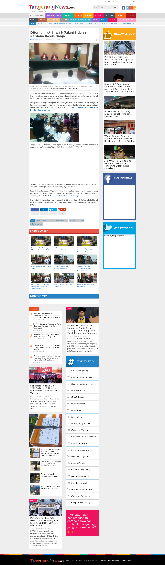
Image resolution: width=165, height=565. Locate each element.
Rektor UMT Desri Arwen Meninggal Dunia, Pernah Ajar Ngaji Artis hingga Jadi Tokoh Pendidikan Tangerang (82, 329)
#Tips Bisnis (74, 410)
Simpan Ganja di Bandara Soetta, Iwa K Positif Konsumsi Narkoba (85, 250)
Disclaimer (117, 2)
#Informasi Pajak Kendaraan (81, 436)
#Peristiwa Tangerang (78, 496)
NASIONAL (99, 15)
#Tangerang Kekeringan (84, 23)
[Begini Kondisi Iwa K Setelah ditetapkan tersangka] (87, 259)
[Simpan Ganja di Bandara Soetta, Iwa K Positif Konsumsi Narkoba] (87, 241)
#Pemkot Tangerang (78, 469)
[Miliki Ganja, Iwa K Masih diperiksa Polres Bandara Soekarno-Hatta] (64, 241)
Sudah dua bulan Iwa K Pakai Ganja (64, 196)
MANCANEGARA (53, 20)
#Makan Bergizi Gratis (78, 423)
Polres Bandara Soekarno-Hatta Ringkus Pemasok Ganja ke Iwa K (40, 286)
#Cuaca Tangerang (45, 23)
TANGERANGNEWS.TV (127, 20)
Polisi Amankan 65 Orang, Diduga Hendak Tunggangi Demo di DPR (118, 114)
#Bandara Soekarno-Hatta (80, 489)
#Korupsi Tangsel (76, 462)
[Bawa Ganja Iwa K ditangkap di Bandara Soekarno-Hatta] (41, 241)
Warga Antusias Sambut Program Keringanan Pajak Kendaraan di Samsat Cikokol (119, 138)
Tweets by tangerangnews (114, 236)
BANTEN (78, 15)
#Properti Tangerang (78, 502)
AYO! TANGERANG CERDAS (80, 20)
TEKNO (120, 15)
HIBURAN (109, 15)
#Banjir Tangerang (77, 443)
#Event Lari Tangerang (79, 429)
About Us (107, 2)
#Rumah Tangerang (78, 449)
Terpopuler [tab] (34, 309)
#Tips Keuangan (129, 23)
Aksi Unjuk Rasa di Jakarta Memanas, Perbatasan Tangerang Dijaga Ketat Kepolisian (117, 165)
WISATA (33, 20)
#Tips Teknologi (115, 23)
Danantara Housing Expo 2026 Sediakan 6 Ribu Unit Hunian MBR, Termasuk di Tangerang (43, 389)
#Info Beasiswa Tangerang (63, 23)
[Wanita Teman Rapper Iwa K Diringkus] (64, 278)
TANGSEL (67, 15)
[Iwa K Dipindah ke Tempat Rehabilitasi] (87, 278)
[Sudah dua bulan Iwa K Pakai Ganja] (41, 259)
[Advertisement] (64, 165)
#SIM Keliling (74, 416)
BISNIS (42, 20)
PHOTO (104, 20)
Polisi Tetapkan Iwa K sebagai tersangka (61, 267)
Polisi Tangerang (36, 224)
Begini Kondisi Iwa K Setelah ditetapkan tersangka (84, 268)
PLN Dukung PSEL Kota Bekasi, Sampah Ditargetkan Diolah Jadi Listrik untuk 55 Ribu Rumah (44, 522)
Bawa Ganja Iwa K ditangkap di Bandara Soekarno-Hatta (41, 249)
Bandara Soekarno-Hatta (45, 220)
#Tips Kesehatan (101, 23)
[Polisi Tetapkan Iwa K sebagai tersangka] (64, 259)
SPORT (131, 15)
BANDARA (88, 15)
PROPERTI (65, 20)
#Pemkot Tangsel (77, 482)
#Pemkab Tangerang (78, 476)
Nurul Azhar (34, 40)
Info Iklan (133, 2)
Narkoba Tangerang (76, 220)
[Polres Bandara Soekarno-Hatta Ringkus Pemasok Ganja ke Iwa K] (41, 278)
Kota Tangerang (61, 220)
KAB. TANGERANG (54, 15)
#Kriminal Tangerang (78, 456)
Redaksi (125, 2)
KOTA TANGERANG (37, 15)
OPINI (95, 20)
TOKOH (113, 20)
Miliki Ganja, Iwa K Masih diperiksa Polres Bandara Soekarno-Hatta (62, 250)
